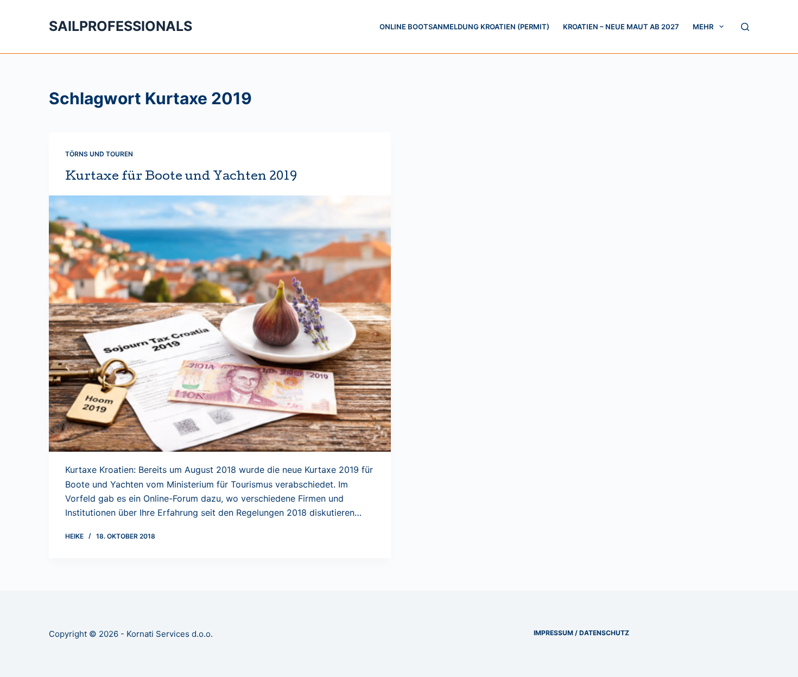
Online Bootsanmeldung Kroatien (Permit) (464, 26)
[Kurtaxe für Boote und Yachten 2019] (220, 323)
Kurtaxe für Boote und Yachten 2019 (181, 178)
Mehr (703, 26)
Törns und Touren (99, 154)
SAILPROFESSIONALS (120, 26)
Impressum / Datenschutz (581, 633)
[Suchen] (745, 27)
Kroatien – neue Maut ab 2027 (621, 26)
